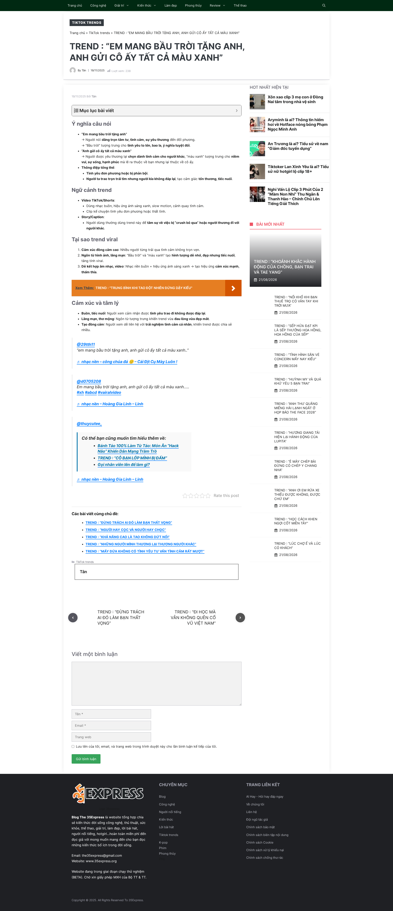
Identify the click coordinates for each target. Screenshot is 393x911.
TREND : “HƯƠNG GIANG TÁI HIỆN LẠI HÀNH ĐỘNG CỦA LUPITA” (297, 436)
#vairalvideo (109, 392)
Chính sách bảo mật (260, 827)
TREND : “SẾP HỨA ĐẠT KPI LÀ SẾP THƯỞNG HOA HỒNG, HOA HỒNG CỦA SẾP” (297, 330)
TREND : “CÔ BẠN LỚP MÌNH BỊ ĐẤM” (132, 458)
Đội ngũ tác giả (257, 819)
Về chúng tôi (255, 804)
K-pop (163, 842)
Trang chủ (75, 5)
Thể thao (240, 5)
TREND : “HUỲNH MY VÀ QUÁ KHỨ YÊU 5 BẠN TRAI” (297, 381)
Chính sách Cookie (259, 842)
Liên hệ (251, 812)
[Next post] (240, 618)
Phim (162, 848)
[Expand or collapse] (236, 110)
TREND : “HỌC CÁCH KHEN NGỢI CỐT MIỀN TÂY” (295, 521)
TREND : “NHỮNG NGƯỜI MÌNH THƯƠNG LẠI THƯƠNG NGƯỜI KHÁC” (141, 544)
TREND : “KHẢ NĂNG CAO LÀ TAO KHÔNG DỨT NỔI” (128, 537)
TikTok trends (86, 22)
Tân (84, 70)
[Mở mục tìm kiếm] (324, 5)
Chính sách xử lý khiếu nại (265, 850)
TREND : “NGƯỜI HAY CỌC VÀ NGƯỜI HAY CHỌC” (126, 530)
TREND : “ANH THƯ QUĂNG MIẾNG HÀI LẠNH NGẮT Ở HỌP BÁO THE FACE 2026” (296, 408)
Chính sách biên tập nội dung (267, 835)
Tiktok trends (168, 835)
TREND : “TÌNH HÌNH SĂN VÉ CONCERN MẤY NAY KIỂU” (297, 357)
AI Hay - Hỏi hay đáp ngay (264, 796)
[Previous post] (73, 618)
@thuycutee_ (89, 423)
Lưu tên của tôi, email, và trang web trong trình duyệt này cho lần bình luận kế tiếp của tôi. (146, 746)
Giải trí (119, 5)
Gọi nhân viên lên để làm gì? (124, 464)
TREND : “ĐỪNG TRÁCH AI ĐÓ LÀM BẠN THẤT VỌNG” (129, 522)
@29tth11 (86, 344)
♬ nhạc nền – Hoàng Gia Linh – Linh (110, 403)
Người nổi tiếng (170, 812)
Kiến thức (144, 5)
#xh (80, 392)
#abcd (91, 392)
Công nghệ (98, 5)
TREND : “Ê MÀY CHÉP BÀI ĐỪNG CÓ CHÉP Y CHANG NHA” (295, 465)
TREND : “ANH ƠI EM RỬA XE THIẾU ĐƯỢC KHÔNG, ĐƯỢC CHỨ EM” (297, 494)
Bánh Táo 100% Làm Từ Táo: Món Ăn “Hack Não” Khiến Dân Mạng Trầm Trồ (138, 448)
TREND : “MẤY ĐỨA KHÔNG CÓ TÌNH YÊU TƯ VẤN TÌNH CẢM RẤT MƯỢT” (145, 551)
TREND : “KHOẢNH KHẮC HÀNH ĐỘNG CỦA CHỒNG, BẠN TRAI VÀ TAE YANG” (285, 267)
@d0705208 (89, 381)
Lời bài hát (166, 827)
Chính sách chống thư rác (264, 858)
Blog (162, 796)
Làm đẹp (171, 5)
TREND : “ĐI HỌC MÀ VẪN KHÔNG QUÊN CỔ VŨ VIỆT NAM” (193, 617)
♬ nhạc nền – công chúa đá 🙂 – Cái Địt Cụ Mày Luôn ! (127, 361)
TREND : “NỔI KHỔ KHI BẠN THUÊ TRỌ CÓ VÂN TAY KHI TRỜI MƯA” (296, 301)
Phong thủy (193, 5)
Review (215, 5)
